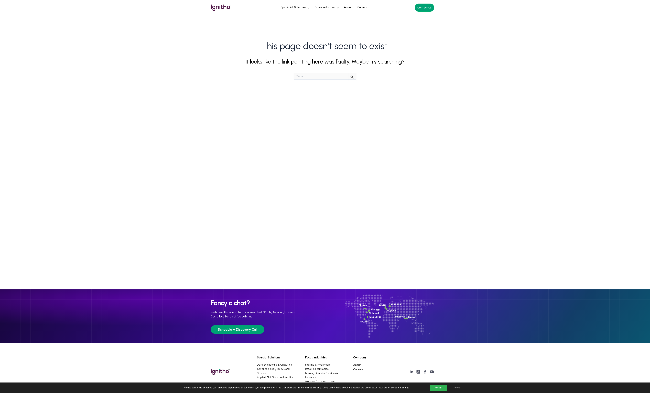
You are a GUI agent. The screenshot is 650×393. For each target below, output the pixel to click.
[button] (295, 7)
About (348, 7)
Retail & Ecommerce (317, 368)
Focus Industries (325, 7)
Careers (362, 7)
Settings (404, 387)
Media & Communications (320, 381)
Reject (457, 387)
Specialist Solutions (293, 7)
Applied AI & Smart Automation (275, 377)
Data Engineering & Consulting (274, 364)
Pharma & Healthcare (318, 364)
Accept (438, 387)
